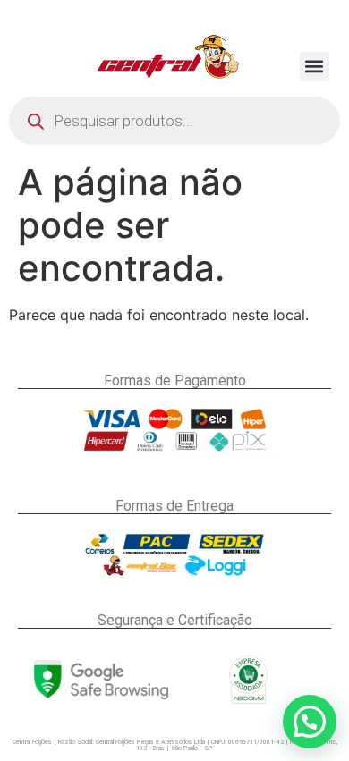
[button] (314, 66)
